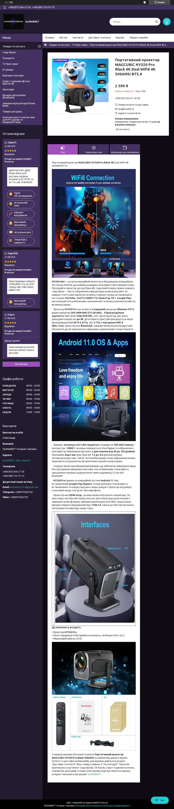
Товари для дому (12, 111)
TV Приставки (80, 45)
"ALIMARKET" (94, 774)
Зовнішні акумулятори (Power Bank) (19, 104)
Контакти (78, 37)
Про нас (63, 37)
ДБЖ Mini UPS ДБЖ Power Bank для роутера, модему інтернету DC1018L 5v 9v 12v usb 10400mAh (21, 176)
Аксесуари (8, 89)
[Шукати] (156, 22)
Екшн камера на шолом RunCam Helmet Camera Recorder (21, 350)
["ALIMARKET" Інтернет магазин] (13, 21)
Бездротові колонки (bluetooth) (14, 96)
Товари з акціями (138, 37)
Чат (162, 800)
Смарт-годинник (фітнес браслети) (16, 82)
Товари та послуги (59, 45)
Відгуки (120, 37)
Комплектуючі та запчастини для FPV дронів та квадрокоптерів (19, 119)
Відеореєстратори (13, 75)
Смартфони (9, 52)
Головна (49, 37)
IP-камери (8, 69)
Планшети (8, 58)
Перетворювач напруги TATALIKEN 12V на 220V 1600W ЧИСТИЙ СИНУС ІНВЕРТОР (22, 286)
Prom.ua (104, 803)
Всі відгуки (21, 364)
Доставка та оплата (99, 37)
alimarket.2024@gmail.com (24, 487)
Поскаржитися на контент (89, 806)
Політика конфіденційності (116, 806)
